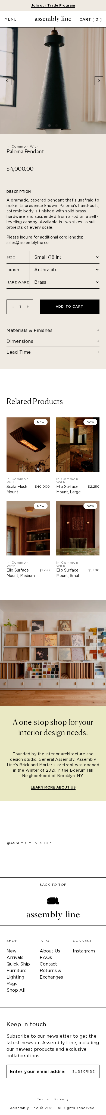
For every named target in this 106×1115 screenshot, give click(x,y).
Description (19, 192)
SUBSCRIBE (83, 1071)
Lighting (15, 977)
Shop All (16, 990)
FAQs (46, 957)
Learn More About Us (53, 787)
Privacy (61, 1099)
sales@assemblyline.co (28, 242)
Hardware (18, 282)
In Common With (23, 146)
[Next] (99, 80)
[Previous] (7, 80)
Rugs (12, 983)
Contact (48, 964)
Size (11, 257)
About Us (50, 951)
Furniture (17, 970)
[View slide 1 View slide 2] (53, 81)
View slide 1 (49, 125)
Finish (13, 270)
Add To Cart (69, 306)
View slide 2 (56, 125)
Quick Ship (18, 964)
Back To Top (53, 884)
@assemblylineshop (29, 843)
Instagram (84, 951)
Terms (43, 1099)
